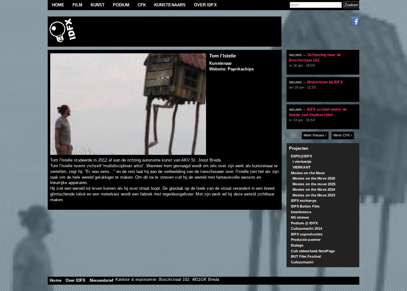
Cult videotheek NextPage (313, 251)
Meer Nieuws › (315, 135)
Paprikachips (241, 69)
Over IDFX (205, 5)
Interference (301, 212)
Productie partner (306, 239)
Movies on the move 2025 (314, 184)
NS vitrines (300, 217)
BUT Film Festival (306, 256)
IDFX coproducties (307, 234)
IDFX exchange (303, 200)
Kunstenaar (220, 63)
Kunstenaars (170, 5)
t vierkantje (302, 161)
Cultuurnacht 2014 (306, 228)
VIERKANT (302, 167)
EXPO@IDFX (301, 156)
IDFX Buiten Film (305, 206)
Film (77, 5)
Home (58, 5)
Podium (121, 5)
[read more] (325, 64)
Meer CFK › (343, 135)
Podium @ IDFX (304, 223)
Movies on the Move (308, 173)
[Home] (63, 32)
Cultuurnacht (302, 262)
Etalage (297, 245)
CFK (142, 5)
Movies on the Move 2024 (314, 189)
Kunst (98, 5)
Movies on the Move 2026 (314, 178)
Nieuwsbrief (101, 280)
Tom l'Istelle (222, 55)
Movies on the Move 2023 (314, 195)
